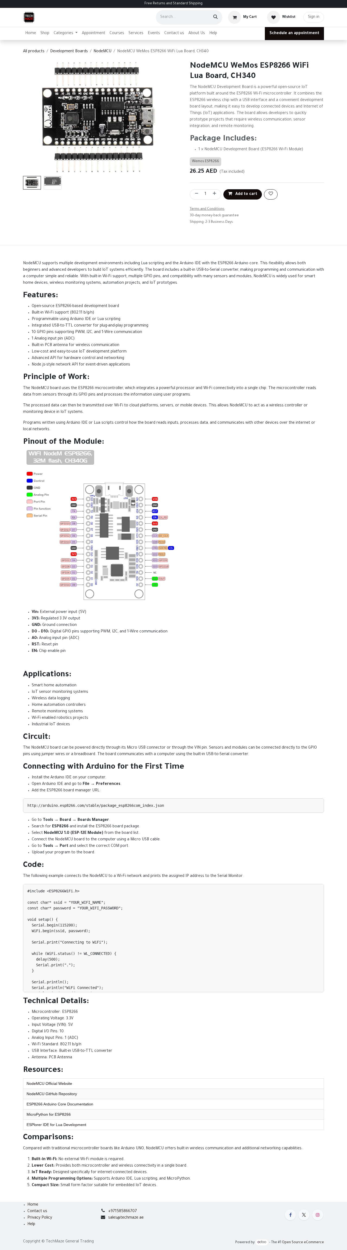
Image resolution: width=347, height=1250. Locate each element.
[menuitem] (30, 33)
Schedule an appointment (294, 33)
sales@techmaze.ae (126, 1218)
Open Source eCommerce (303, 1243)
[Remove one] (195, 194)
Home (32, 1205)
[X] (303, 1214)
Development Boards (69, 52)
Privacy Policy (39, 1218)
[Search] (215, 17)
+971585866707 (122, 1211)
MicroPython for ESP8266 (49, 1114)
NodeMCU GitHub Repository (52, 1094)
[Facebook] (290, 1214)
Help (31, 1224)
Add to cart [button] (245, 194)
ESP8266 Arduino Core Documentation (60, 1104)
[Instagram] (317, 1214)
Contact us (37, 1211)
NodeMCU (102, 52)
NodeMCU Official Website (49, 1083)
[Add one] (215, 194)
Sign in (313, 17)
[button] (30, 117)
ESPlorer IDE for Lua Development (56, 1124)
